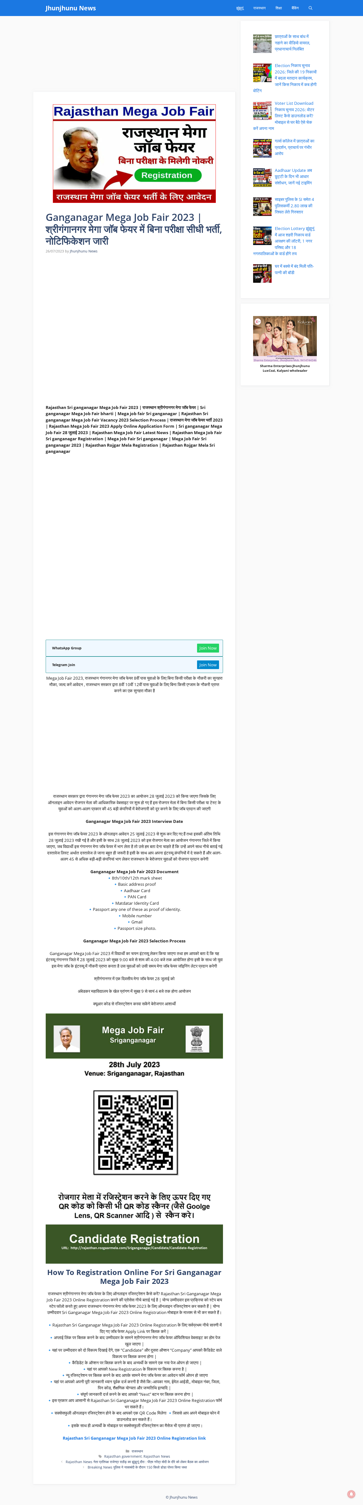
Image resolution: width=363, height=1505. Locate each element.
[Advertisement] (134, 55)
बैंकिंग (295, 7)
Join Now (208, 648)
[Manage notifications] (351, 1494)
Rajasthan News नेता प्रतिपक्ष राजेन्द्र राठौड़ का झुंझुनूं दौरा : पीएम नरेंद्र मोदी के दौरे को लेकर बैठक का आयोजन (137, 1461)
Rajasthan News (156, 1456)
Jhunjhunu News (71, 8)
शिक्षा (279, 7)
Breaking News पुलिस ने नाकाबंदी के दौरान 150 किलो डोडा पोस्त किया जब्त (137, 1467)
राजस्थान (259, 7)
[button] (310, 8)
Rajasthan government (123, 1456)
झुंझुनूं (239, 7)
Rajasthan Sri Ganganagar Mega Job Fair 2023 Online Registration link (134, 1438)
